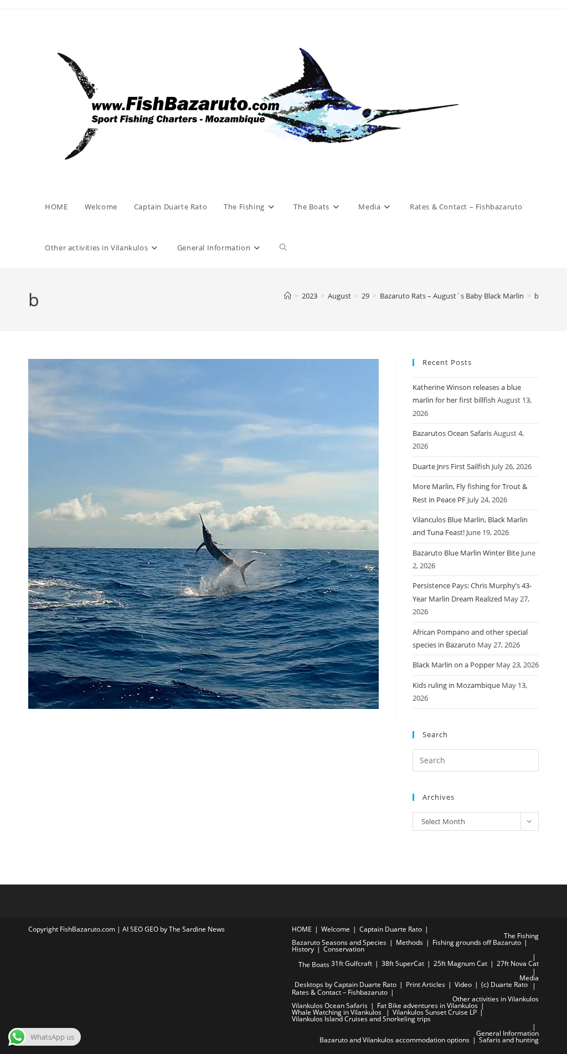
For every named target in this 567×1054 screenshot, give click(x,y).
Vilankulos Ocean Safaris (330, 1005)
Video (463, 984)
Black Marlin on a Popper (453, 665)
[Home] (287, 296)
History (303, 949)
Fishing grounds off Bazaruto (476, 942)
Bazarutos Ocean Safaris (452, 433)
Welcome (335, 929)
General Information (507, 1033)
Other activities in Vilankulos (495, 999)
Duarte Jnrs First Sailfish (451, 466)
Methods (409, 942)
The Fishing (521, 935)
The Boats (313, 964)
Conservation (343, 949)
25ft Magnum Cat (460, 963)
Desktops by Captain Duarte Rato (345, 984)
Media (529, 978)
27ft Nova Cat (518, 963)
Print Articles (425, 984)
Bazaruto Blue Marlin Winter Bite (466, 553)
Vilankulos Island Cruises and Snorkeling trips (361, 1019)
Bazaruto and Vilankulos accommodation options (394, 1040)
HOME (302, 929)
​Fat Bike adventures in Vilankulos (427, 1005)
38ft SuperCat (403, 963)
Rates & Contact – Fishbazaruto (340, 992)
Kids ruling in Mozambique (456, 685)
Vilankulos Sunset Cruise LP (435, 1012)
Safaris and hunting (509, 1040)
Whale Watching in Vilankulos (337, 1012)
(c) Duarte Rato (504, 984)
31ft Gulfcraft (351, 963)
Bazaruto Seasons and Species (339, 942)
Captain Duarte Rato (390, 929)
